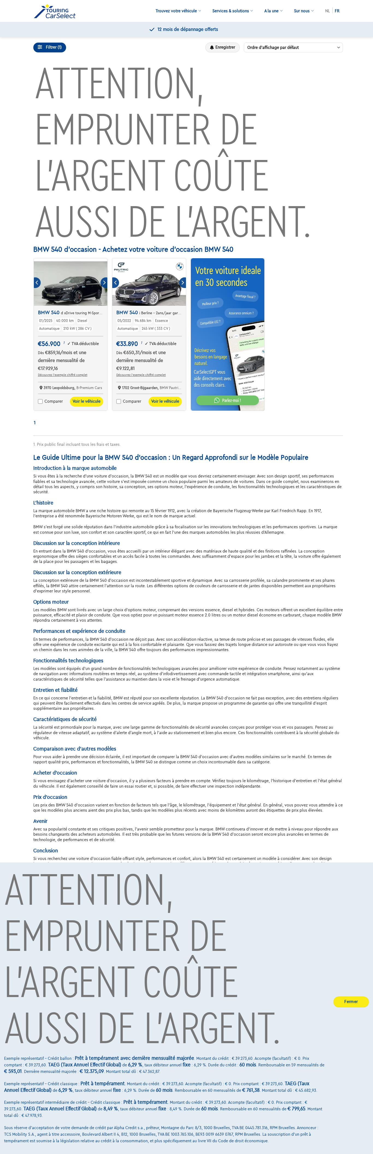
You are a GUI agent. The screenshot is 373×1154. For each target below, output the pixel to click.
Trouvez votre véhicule (176, 11)
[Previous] (37, 282)
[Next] (103, 282)
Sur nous (302, 11)
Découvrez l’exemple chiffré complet (62, 374)
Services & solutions (230, 11)
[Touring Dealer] (57, 11)
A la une (271, 11)
